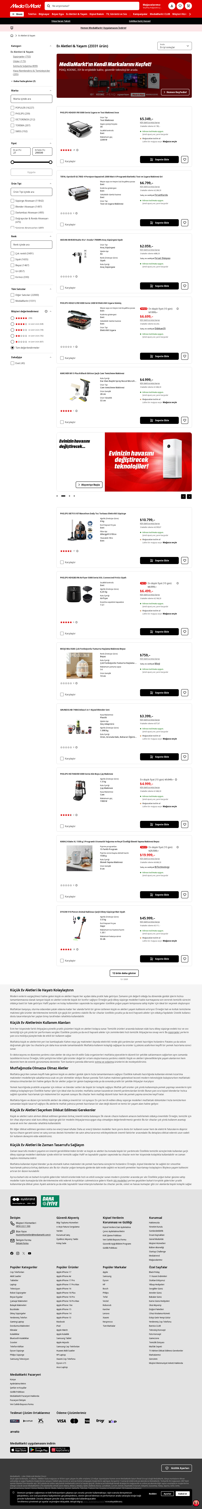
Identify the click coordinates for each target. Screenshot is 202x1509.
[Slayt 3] (69, 496)
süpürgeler (174, 1032)
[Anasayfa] (12, 35)
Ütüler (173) (19, 61)
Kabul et (182, 1493)
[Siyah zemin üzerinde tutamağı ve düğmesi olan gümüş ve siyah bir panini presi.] (79, 129)
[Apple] (19, 1450)
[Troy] (100, 1421)
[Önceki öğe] (183, 496)
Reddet (153, 1493)
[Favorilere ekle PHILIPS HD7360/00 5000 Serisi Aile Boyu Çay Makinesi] (184, 824)
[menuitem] (32, 14)
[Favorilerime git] (180, 5)
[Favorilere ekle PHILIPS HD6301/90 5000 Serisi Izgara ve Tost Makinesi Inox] (184, 159)
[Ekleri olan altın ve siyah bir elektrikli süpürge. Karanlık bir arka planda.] (79, 530)
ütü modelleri (120, 1180)
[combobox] (94, 6)
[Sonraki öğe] (189, 496)
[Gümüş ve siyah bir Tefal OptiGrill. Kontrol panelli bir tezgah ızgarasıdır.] (79, 193)
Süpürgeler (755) (22, 56)
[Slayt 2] (63, 496)
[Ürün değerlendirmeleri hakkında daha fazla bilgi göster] (77, 150)
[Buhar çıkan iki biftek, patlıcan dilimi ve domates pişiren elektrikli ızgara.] (79, 320)
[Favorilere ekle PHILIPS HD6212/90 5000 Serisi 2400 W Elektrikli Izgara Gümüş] (184, 356)
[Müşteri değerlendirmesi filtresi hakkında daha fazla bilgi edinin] (46, 311)
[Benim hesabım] (171, 5)
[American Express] (87, 1421)
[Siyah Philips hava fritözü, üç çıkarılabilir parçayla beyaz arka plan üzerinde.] (79, 594)
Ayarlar (167, 1493)
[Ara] (48, 5)
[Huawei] (60, 1450)
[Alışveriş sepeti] (188, 5)
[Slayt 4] (74, 496)
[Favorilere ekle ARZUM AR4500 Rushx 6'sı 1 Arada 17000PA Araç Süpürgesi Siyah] (184, 285)
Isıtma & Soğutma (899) (25, 66)
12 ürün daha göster (124, 973)
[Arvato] (15, 1431)
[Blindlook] (23, 1201)
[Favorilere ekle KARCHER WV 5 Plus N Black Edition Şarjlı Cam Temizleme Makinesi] (184, 420)
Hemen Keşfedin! (177, 92)
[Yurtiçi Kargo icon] (41, 1421)
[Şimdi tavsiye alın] (196, 1503)
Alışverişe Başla (90, 484)
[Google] (39, 1450)
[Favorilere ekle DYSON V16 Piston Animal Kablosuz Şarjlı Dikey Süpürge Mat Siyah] (184, 958)
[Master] (74, 1421)
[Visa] (61, 1421)
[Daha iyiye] (50, 1201)
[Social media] (13, 1253)
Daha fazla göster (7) (24, 81)
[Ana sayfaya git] (25, 6)
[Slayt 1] (57, 496)
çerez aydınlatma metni (93, 1501)
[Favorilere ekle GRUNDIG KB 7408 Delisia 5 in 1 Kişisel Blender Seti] (184, 756)
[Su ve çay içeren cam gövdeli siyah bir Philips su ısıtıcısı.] (79, 791)
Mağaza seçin (170, 141)
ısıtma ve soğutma (104, 1061)
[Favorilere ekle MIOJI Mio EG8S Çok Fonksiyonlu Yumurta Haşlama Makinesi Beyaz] (184, 692)
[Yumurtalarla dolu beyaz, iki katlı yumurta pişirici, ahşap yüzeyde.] (79, 666)
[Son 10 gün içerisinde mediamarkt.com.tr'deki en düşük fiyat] (177, 308)
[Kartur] (28, 1421)
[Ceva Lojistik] (15, 1421)
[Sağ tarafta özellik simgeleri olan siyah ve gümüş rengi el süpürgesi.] (79, 257)
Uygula (31, 172)
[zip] (113, 1421)
